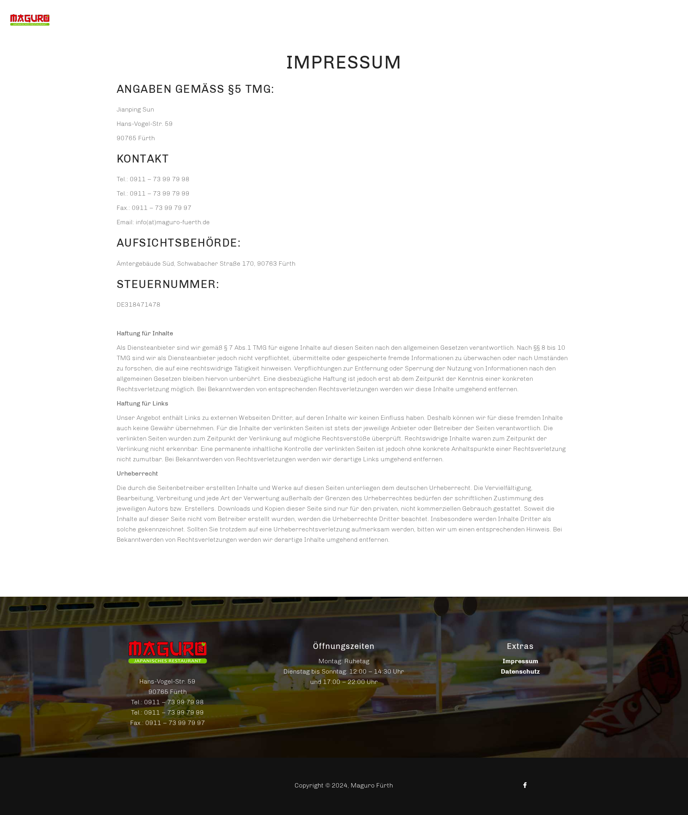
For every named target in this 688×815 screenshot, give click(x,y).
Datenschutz (520, 671)
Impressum (520, 661)
